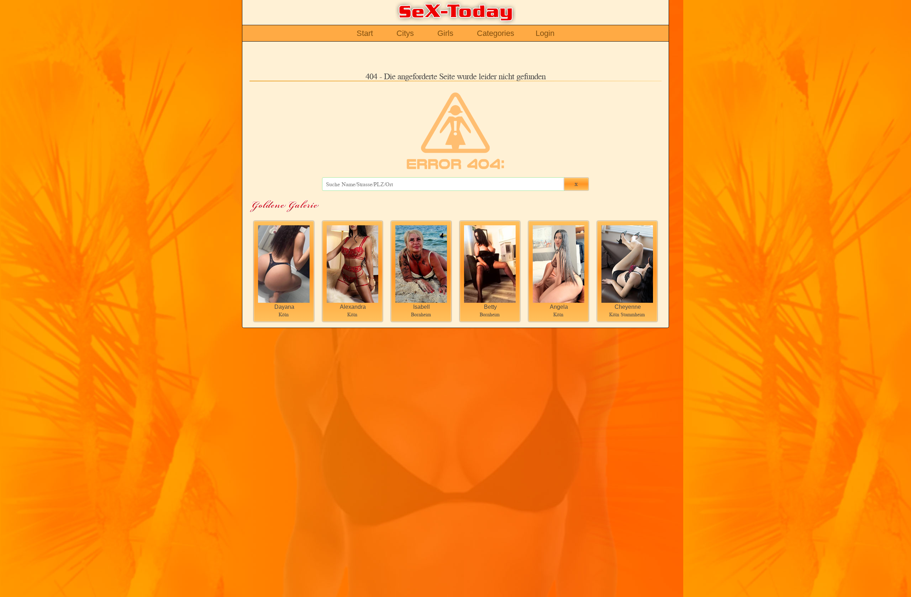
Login (545, 33)
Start (365, 33)
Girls (445, 33)
